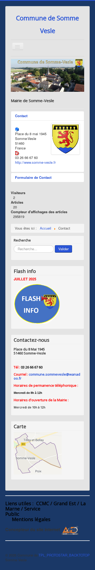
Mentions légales (31, 519)
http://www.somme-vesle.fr (35, 162)
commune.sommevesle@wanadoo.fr (47, 376)
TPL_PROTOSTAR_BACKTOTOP (64, 555)
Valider (63, 248)
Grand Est (65, 503)
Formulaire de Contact (33, 177)
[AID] (70, 529)
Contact (21, 115)
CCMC (42, 503)
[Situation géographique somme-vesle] (38, 452)
